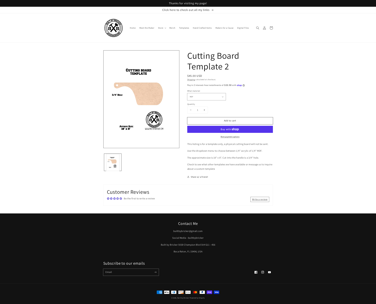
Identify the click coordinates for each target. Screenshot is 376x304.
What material (193, 91)
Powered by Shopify (197, 298)
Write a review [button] (260, 199)
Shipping (191, 79)
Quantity (191, 104)
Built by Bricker (183, 298)
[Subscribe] (155, 272)
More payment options (230, 136)
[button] (161, 28)
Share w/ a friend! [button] (199, 176)
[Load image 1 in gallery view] (112, 162)
